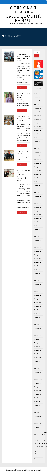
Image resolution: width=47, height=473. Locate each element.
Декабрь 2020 (37, 343)
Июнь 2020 (37, 365)
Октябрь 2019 (37, 394)
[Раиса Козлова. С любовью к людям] (9, 102)
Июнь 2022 (37, 277)
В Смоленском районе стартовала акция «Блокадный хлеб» (23, 175)
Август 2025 (37, 137)
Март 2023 (37, 244)
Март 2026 (37, 112)
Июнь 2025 (37, 145)
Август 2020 (37, 357)
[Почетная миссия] (9, 160)
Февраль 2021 (37, 335)
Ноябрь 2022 (37, 258)
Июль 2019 (37, 405)
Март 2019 (37, 420)
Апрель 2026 (37, 108)
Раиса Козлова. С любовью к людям (23, 95)
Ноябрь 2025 (37, 126)
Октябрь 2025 (37, 130)
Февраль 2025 (37, 159)
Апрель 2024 (37, 196)
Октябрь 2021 (37, 306)
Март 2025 (37, 156)
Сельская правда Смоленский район (23, 14)
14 (44, 443)
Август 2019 (37, 401)
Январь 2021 (37, 339)
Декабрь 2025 (37, 123)
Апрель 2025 (37, 152)
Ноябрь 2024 (37, 170)
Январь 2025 (37, 163)
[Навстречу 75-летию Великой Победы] (9, 125)
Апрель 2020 (37, 372)
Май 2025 (36, 148)
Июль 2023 (37, 229)
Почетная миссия (23, 151)
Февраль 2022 (37, 291)
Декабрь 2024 (37, 167)
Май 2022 (36, 280)
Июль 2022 (37, 273)
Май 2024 (36, 192)
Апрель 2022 (37, 284)
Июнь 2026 (37, 101)
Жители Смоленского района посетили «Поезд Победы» (23, 56)
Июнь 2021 (37, 321)
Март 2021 (37, 332)
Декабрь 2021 (37, 299)
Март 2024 (37, 200)
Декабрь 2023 (37, 211)
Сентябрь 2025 (38, 134)
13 (42, 443)
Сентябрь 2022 (38, 266)
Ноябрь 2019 (37, 390)
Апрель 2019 (37, 416)
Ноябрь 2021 (37, 302)
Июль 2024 (37, 185)
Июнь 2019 (37, 409)
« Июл (35, 454)
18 (37, 446)
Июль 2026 (37, 97)
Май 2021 (36, 324)
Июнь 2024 (37, 189)
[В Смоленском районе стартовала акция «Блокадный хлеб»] (9, 177)
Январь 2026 (37, 119)
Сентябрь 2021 (38, 310)
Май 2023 (36, 236)
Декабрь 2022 (37, 255)
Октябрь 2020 (38, 350)
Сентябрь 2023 (38, 222)
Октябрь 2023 (37, 218)
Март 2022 (37, 288)
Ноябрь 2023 (37, 214)
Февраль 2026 (37, 115)
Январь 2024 (37, 207)
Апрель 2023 (37, 240)
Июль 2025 (37, 141)
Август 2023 (37, 225)
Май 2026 (36, 104)
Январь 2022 (37, 295)
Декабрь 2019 (37, 387)
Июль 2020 (37, 361)
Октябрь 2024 (37, 174)
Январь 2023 (37, 251)
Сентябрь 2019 (38, 398)
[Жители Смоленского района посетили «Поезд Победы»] (9, 61)
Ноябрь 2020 (37, 346)
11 (37, 443)
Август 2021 (37, 313)
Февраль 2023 (37, 247)
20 (42, 446)
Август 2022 (37, 269)
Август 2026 (37, 93)
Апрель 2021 (37, 328)
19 (39, 446)
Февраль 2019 (37, 423)
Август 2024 (37, 181)
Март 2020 (37, 376)
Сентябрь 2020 (38, 354)
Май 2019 (36, 412)
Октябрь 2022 (37, 262)
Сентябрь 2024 (38, 178)
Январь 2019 (37, 427)
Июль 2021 (37, 317)
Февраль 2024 (37, 203)
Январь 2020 (37, 383)
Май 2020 (36, 368)
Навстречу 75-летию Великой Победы (23, 118)
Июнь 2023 (37, 233)
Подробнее (22, 87)
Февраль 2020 (38, 379)
